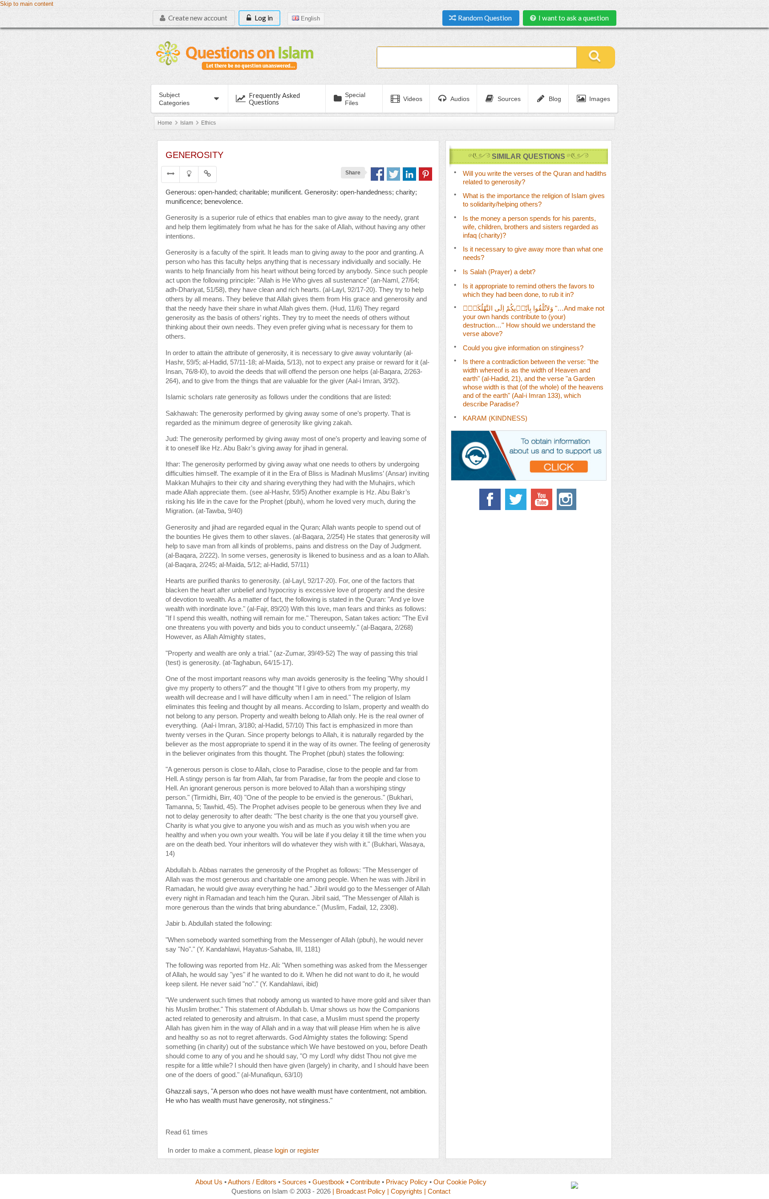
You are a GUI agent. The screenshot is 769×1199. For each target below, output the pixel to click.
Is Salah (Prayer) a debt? (499, 271)
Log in (263, 18)
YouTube (541, 499)
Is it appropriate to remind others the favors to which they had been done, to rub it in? (528, 290)
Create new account (197, 18)
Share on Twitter (393, 174)
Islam (186, 123)
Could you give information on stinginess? (523, 348)
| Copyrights (404, 1191)
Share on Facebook (377, 174)
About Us (209, 1182)
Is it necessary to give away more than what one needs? (533, 253)
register (308, 1150)
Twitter (515, 499)
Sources (294, 1182)
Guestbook (328, 1182)
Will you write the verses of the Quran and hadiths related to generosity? (535, 178)
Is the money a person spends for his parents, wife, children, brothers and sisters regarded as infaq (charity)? (531, 227)
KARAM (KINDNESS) (495, 418)
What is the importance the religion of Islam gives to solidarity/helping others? (534, 200)
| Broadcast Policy (358, 1191)
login (281, 1150)
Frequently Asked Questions (274, 98)
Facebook (490, 499)
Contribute (365, 1182)
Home (165, 123)
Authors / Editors (252, 1182)
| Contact (437, 1191)
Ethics (208, 123)
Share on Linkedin (409, 174)
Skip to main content (26, 4)
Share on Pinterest (425, 174)
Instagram (567, 499)
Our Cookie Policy (459, 1182)
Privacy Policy (407, 1182)
